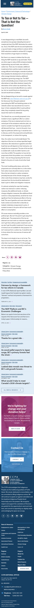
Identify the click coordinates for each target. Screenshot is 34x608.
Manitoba (3, 563)
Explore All (20, 547)
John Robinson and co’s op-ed (19, 99)
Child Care (20, 532)
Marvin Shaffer (6, 29)
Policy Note (6, 271)
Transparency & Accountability (20, 282)
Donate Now (27, 4)
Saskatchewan (5, 560)
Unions (3, 530)
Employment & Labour (7, 527)
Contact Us (21, 559)
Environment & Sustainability (12, 268)
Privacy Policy (16, 604)
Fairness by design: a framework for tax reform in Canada (16, 286)
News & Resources (7, 524)
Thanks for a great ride (11, 338)
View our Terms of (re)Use (7, 604)
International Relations (7, 544)
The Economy (19, 305)
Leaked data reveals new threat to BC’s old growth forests (16, 367)
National (3, 554)
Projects (20, 551)
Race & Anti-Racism (23, 541)
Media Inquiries (9, 589)
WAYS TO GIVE (15, 429)
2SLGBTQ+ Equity (22, 538)
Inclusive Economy (6, 538)
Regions (3, 551)
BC (9, 263)
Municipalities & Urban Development (24, 528)
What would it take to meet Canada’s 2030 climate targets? (15, 381)
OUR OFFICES (16, 464)
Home (3, 11)
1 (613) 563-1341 (17, 593)
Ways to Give (22, 565)
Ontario (3, 565)
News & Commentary (6, 333)
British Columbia (5, 557)
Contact (16, 459)
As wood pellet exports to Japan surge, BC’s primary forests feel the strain (15, 352)
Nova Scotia (4, 568)
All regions (5, 583)
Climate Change (6, 14)
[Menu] (4, 4)
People (19, 556)
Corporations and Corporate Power (8, 534)
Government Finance (6, 541)
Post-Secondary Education (25, 535)
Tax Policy (9, 282)
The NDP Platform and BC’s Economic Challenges (13, 310)
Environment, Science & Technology (18, 11)
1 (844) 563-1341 (17, 596)
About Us (20, 554)
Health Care (4, 547)
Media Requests (22, 562)
